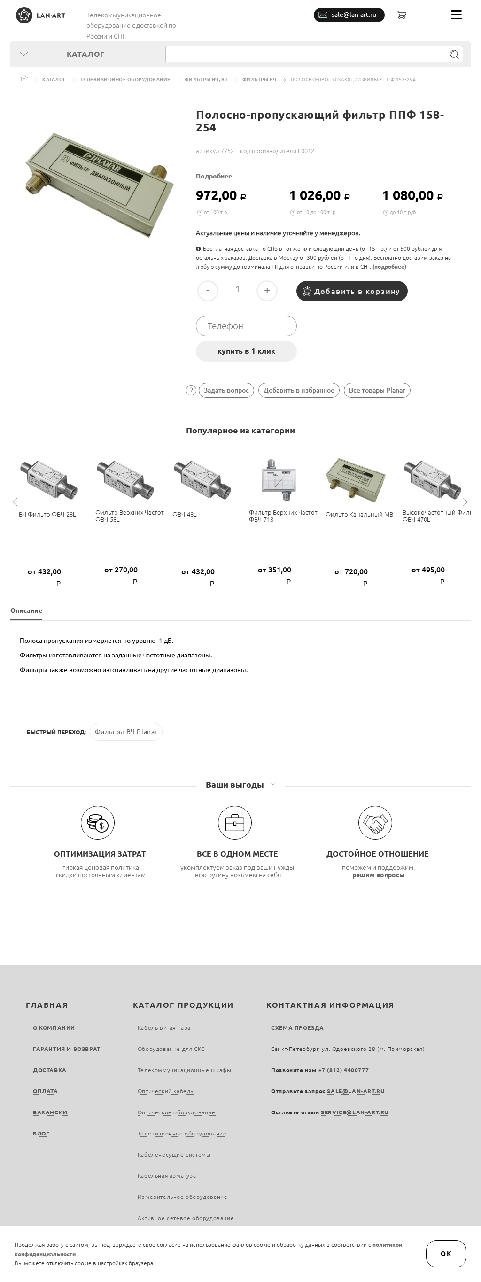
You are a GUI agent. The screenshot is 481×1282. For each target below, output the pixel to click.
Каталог (54, 79)
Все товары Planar (377, 390)
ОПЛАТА (45, 1091)
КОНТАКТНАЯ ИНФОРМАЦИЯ (330, 1005)
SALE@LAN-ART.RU (355, 1091)
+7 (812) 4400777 (343, 1070)
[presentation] (16, 502)
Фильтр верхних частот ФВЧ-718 (283, 516)
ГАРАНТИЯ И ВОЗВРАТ (67, 1049)
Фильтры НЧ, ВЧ (206, 79)
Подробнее (214, 176)
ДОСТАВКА (50, 1070)
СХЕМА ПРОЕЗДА (297, 1028)
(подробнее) (389, 266)
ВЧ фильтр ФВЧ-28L (47, 514)
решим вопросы (378, 875)
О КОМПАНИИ (54, 1028)
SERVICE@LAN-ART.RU (354, 1112)
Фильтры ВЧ (259, 79)
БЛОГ (41, 1133)
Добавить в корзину (357, 291)
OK (446, 1254)
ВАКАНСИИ (50, 1112)
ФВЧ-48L (184, 514)
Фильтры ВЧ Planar (126, 731)
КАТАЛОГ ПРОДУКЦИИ (183, 1005)
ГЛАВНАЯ (47, 1005)
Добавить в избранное (299, 390)
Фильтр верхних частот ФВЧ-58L (129, 516)
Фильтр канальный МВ (359, 514)
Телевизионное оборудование (125, 79)
